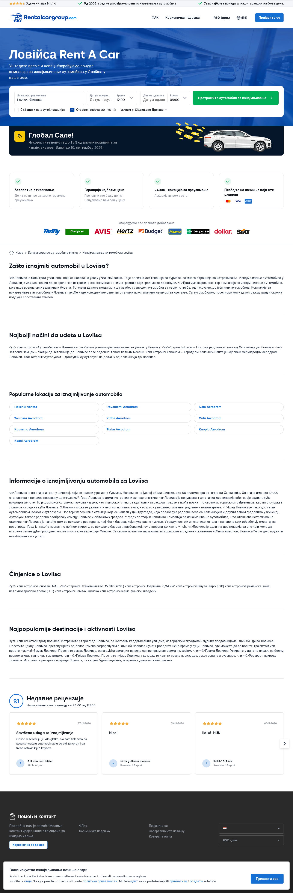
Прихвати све (267, 878)
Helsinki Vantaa (25, 407)
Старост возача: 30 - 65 (93, 110)
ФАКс (83, 826)
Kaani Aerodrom (26, 440)
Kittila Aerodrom (119, 418)
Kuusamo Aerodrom (29, 429)
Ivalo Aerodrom (210, 407)
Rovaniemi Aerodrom (122, 407)
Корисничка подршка (182, 17)
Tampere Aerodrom (28, 418)
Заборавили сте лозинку (166, 831)
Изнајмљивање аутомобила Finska (53, 253)
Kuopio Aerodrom (212, 429)
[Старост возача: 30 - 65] (72, 110)
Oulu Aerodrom (210, 418)
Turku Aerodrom (118, 429)
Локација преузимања (31, 95)
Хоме (19, 253)
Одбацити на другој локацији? (42, 110)
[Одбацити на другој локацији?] (16, 110)
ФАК (155, 17)
